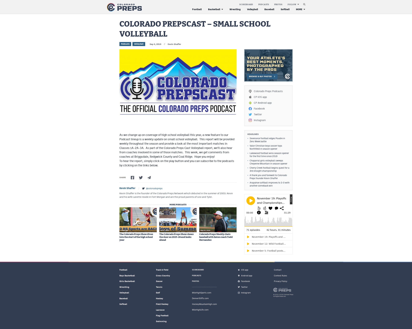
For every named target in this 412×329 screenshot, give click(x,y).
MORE (299, 9)
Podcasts (263, 4)
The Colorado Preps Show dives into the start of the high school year (136, 237)
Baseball (269, 9)
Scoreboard (246, 4)
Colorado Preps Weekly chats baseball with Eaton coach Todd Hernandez (216, 237)
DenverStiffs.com (200, 298)
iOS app (244, 270)
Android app (246, 275)
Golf (158, 292)
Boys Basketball (127, 275)
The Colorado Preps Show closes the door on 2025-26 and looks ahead (176, 237)
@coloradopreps (154, 188)
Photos (278, 4)
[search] (304, 3)
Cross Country (163, 275)
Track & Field (162, 270)
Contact (277, 270)
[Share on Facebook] (132, 177)
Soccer (159, 281)
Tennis (159, 287)
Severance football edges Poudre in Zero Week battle (267, 140)
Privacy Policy (280, 281)
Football (197, 9)
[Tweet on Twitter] (140, 177)
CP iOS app (260, 97)
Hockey (159, 298)
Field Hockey (162, 304)
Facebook (259, 108)
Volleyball (252, 9)
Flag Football (162, 315)
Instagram (260, 120)
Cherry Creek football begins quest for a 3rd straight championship (269, 169)
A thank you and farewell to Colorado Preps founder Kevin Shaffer (268, 177)
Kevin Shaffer (174, 44)
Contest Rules (280, 275)
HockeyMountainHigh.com (204, 304)
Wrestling (235, 9)
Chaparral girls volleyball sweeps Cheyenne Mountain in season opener (268, 162)
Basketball (214, 9)
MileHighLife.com (200, 310)
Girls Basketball (127, 281)
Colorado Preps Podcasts (268, 91)
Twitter (258, 114)
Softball (285, 9)
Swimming (161, 321)
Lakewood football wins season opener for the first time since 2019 (269, 154)
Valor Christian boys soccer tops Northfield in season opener (266, 147)
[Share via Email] (149, 177)
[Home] (123, 7)
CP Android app (263, 102)
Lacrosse (160, 310)
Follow (292, 4)
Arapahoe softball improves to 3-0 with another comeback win (270, 184)
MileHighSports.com (201, 292)
